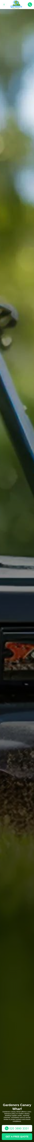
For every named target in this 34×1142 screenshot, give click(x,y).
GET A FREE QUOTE (17, 1136)
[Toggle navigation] (4, 4)
